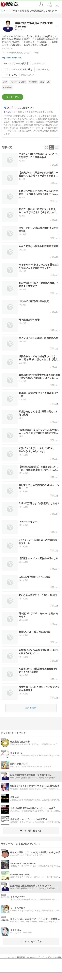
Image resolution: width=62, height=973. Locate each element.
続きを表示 (31, 708)
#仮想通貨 (33, 82)
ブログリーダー (44, 957)
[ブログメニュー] (57, 26)
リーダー (41, 6)
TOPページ (10, 957)
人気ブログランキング (9, 4)
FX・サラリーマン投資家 (16, 63)
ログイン (49, 6)
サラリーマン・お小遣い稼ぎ (18, 69)
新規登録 (21, 957)
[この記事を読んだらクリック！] (55, 164)
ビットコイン (10, 75)
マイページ (31, 957)
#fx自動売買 (7, 87)
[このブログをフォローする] (12, 97)
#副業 (42, 82)
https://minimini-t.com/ (12, 58)
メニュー (58, 6)
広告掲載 (57, 957)
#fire (48, 82)
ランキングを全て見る (31, 831)
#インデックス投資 (18, 82)
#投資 (5, 82)
